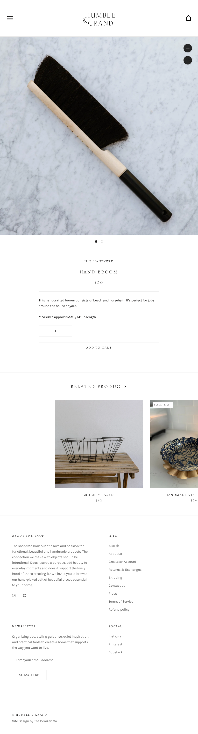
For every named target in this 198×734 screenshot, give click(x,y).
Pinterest (115, 644)
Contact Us (117, 586)
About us (115, 554)
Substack (116, 652)
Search (114, 546)
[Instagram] (13, 595)
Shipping (115, 578)
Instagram (117, 636)
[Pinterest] (24, 595)
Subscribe (29, 675)
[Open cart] (188, 18)
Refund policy (119, 609)
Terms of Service (121, 601)
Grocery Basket (99, 495)
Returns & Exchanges (125, 570)
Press (113, 593)
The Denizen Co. (46, 721)
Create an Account (122, 562)
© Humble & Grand (29, 714)
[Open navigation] (10, 18)
